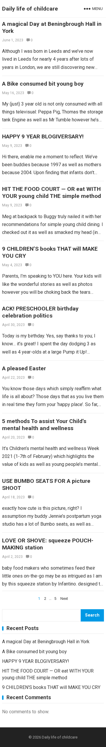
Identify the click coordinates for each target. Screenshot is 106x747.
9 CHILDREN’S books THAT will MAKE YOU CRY (51, 687)
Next (64, 598)
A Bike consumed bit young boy (43, 83)
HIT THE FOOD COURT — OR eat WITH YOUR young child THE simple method (51, 192)
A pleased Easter (24, 368)
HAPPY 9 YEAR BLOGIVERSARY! (43, 136)
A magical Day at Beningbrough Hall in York (46, 641)
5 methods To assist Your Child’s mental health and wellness (44, 425)
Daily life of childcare (30, 8)
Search (92, 615)
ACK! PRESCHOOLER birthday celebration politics (40, 312)
